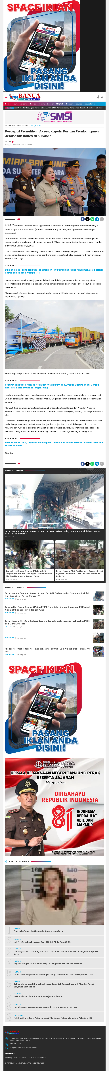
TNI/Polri (36, 126)
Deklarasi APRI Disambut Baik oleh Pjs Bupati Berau (38, 996)
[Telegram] (97, 219)
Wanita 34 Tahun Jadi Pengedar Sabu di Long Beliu (38, 931)
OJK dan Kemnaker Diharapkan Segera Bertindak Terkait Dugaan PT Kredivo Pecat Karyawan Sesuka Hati (54, 985)
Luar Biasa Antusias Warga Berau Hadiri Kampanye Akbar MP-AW (45, 1007)
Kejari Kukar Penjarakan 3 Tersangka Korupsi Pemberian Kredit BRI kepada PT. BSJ (53, 974)
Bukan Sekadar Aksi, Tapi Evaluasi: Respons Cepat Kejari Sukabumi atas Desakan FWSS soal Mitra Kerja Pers (54, 444)
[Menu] (6, 97)
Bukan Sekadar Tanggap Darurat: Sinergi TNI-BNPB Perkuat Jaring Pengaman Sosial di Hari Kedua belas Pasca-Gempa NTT (54, 271)
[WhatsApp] (92, 219)
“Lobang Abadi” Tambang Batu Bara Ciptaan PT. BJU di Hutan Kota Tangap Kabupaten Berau (56, 953)
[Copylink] (102, 219)
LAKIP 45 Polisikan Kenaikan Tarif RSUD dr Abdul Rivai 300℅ (42, 942)
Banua (8, 142)
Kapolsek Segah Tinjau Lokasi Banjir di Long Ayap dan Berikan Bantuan (48, 963)
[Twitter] (87, 219)
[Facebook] (83, 219)
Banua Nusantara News (17, 126)
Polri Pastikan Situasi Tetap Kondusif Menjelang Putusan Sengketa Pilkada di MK (53, 1018)
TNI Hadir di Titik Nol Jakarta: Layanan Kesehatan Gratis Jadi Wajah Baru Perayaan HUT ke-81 (47, 650)
